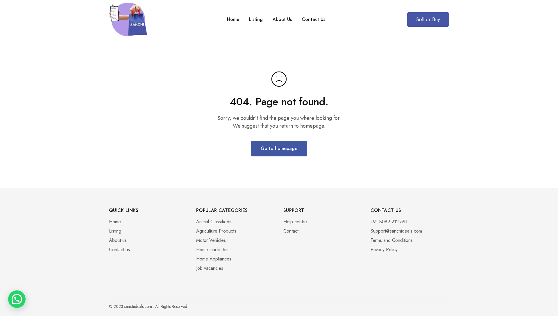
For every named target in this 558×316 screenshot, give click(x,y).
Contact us (119, 249)
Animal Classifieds (213, 221)
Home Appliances (213, 259)
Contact (290, 231)
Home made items (214, 249)
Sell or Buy (428, 19)
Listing (256, 19)
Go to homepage (279, 148)
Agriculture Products (216, 231)
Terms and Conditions (392, 240)
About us (118, 240)
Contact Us (313, 19)
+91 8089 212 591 (389, 221)
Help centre (295, 221)
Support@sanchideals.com (396, 231)
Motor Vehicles (211, 240)
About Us (282, 19)
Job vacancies (209, 268)
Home (233, 19)
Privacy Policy (384, 249)
